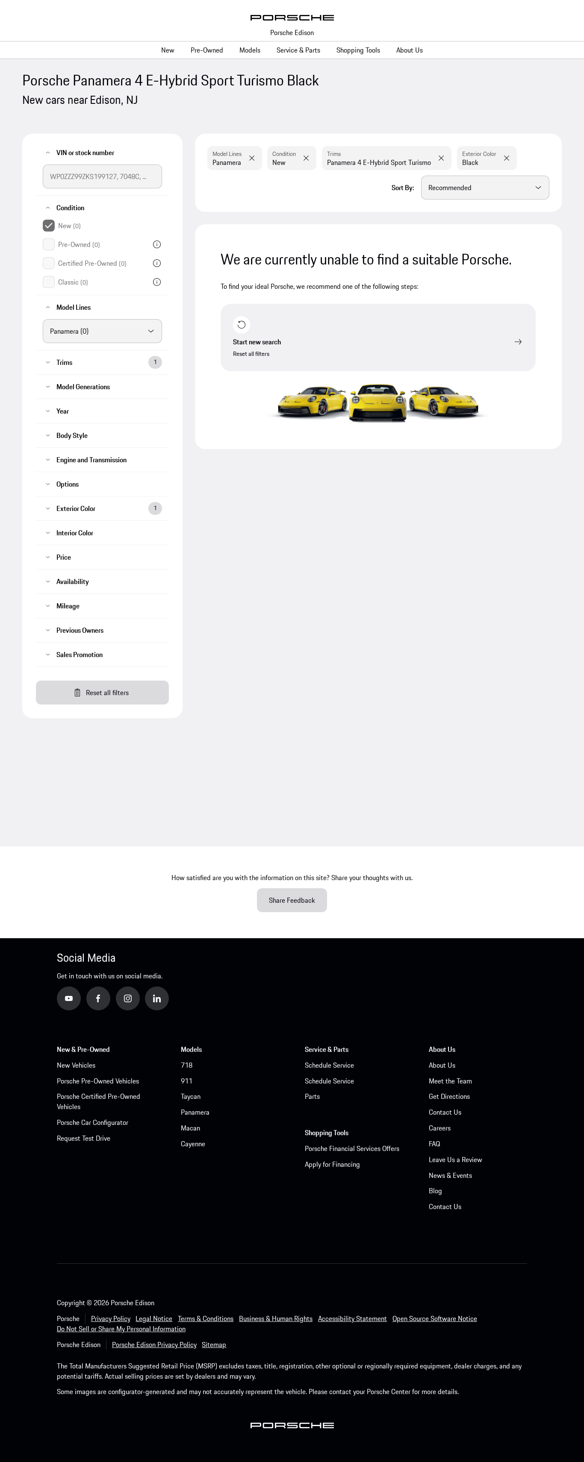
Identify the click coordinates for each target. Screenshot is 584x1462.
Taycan (191, 1096)
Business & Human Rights (276, 1318)
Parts (312, 1096)
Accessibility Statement (352, 1318)
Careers (440, 1128)
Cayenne (193, 1144)
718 (186, 1065)
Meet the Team (450, 1081)
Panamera (195, 1112)
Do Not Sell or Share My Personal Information (121, 1329)
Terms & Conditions (205, 1318)
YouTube (80, 998)
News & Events (450, 1175)
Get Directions (449, 1096)
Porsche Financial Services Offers (352, 1148)
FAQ (434, 1144)
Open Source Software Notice (434, 1318)
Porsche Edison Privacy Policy (154, 1344)
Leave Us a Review (455, 1159)
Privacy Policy (110, 1318)
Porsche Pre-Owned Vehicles (98, 1081)
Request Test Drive (83, 1138)
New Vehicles (76, 1065)
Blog (435, 1191)
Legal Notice (154, 1318)
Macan (190, 1128)
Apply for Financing (332, 1164)
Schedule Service (329, 1065)
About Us (442, 1065)
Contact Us (445, 1112)
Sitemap (214, 1344)
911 (186, 1081)
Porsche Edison (292, 32)
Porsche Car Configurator (92, 1122)
